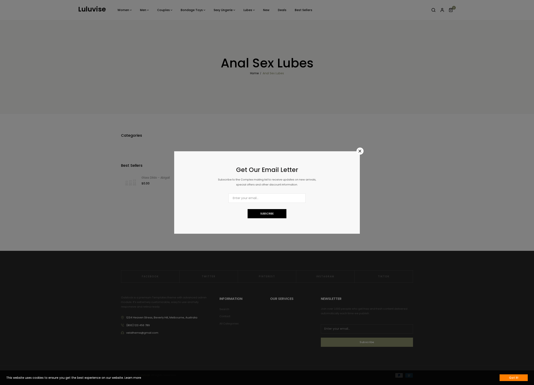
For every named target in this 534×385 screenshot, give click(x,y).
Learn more (133, 378)
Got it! (513, 378)
